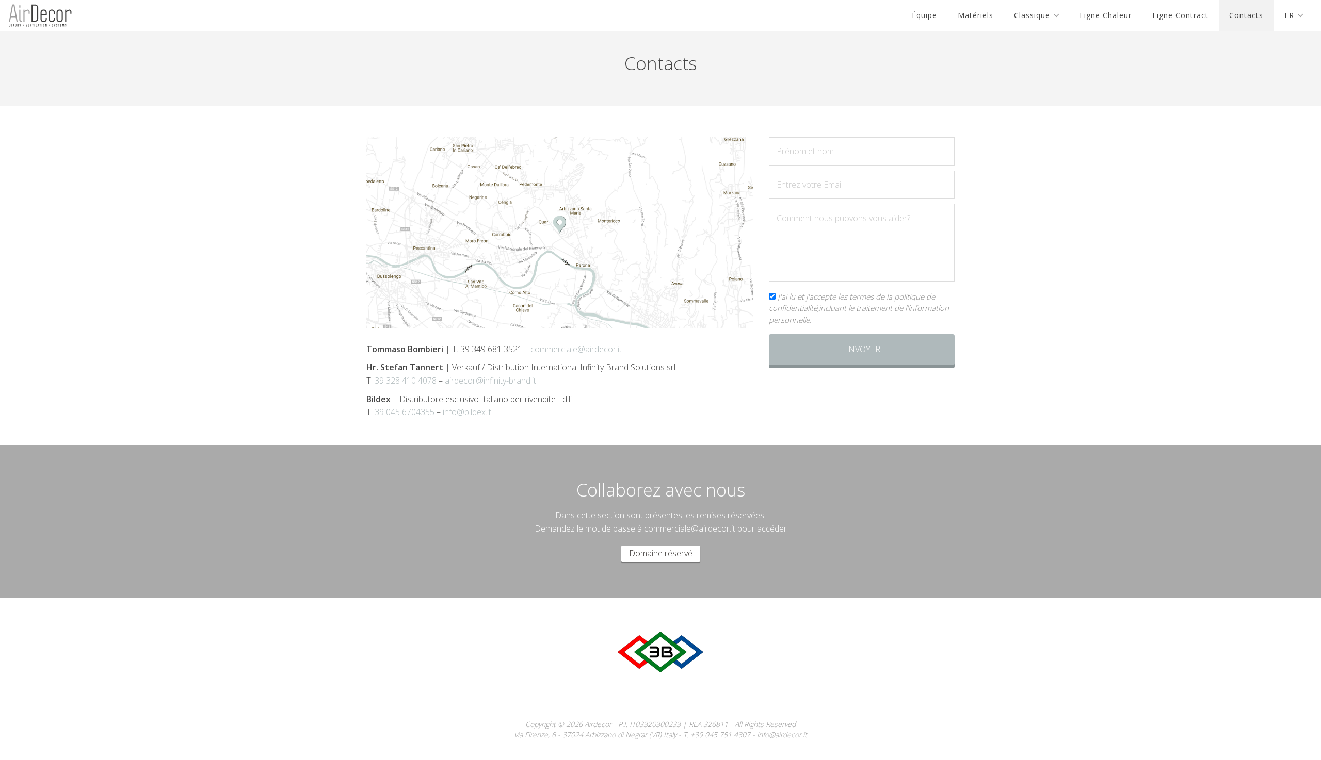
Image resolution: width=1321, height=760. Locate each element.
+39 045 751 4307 (720, 734)
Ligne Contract (1180, 15)
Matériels (975, 15)
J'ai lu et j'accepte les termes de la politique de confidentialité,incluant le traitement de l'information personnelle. (859, 308)
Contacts (1246, 15)
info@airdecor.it (782, 734)
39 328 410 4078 (406, 380)
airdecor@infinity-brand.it (490, 380)
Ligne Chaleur (1106, 15)
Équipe (924, 15)
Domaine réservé (660, 553)
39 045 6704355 (404, 412)
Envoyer (862, 349)
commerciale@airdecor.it (576, 349)
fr (1289, 15)
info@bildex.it (467, 412)
